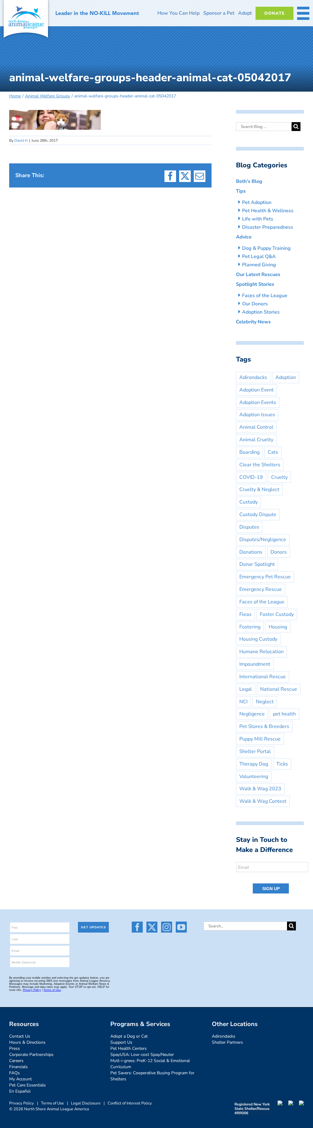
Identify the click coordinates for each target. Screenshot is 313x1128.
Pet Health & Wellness (267, 210)
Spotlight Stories (255, 284)
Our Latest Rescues (258, 274)
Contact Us (19, 1036)
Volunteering (253, 776)
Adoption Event (256, 390)
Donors (279, 552)
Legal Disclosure (86, 1103)
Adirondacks (253, 377)
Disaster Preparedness (267, 227)
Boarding (249, 452)
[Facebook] (137, 927)
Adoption (285, 377)
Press (14, 1048)
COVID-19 (251, 477)
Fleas (245, 614)
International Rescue (262, 676)
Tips (241, 191)
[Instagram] (166, 927)
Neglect (265, 701)
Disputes (249, 527)
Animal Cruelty (256, 439)
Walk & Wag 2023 (260, 788)
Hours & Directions (27, 1042)
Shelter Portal (255, 751)
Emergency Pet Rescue (265, 576)
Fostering (249, 627)
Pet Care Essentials (27, 1085)
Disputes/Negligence (262, 539)
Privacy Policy (21, 1103)
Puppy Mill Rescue (260, 739)
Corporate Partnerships (31, 1054)
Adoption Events (257, 402)
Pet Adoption (256, 202)
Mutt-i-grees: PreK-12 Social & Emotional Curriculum (150, 1064)
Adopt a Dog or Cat (129, 1036)
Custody (248, 502)
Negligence (252, 714)
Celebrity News (253, 321)
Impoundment (254, 664)
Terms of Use (52, 1103)
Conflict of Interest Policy (130, 1103)
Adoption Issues (257, 414)
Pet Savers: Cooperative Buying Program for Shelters (152, 1076)
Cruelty (279, 477)
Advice (244, 237)
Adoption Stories (261, 312)
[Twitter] (151, 927)
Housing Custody (258, 639)
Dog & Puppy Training (266, 248)
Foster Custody (277, 614)
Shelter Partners (227, 1042)
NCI (243, 701)
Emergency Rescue (260, 589)
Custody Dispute (257, 514)
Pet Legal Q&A (259, 256)
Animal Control (256, 427)
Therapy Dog (253, 764)
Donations (250, 552)
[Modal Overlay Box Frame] (272, 878)
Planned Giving (259, 264)
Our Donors (255, 303)
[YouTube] (181, 927)
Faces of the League (264, 295)
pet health (284, 714)
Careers (16, 1061)
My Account (20, 1079)
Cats (273, 452)
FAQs (14, 1073)
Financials (18, 1067)
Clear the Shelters (259, 464)
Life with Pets (257, 219)
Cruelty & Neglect (259, 489)
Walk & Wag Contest (262, 801)
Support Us (121, 1042)
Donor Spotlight (257, 564)
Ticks (282, 764)
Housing (278, 627)
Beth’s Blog (249, 181)
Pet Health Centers (128, 1048)
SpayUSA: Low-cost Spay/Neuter (142, 1054)
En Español (20, 1091)
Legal (245, 689)
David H (21, 140)
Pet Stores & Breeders (264, 726)
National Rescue (278, 689)
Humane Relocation (261, 651)
